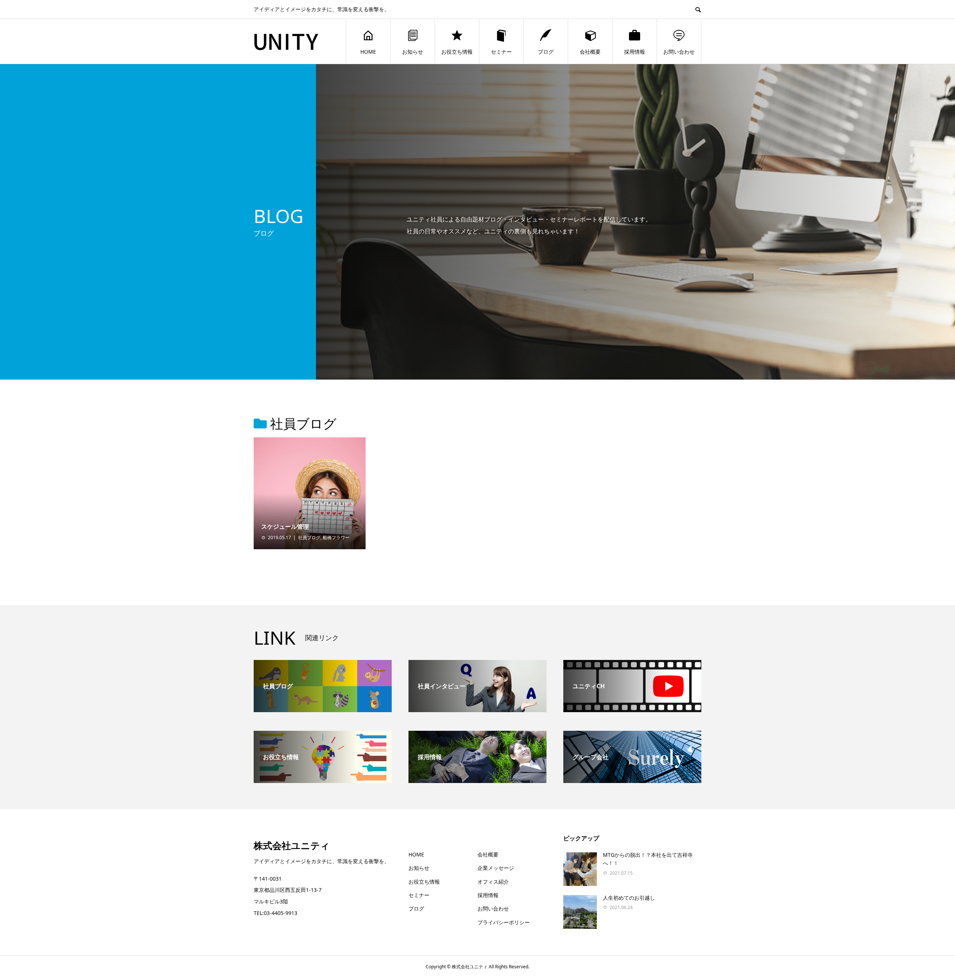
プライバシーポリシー (504, 922)
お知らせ (412, 51)
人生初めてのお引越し (629, 897)
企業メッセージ (496, 867)
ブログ (546, 51)
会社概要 (590, 51)
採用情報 (634, 51)
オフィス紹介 (493, 881)
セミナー (501, 51)
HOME (368, 51)
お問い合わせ (679, 51)
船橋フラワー (336, 537)
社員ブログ (309, 537)
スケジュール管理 (285, 526)
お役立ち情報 (457, 51)
